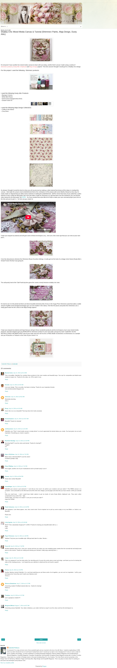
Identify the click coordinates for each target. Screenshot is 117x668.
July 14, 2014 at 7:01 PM (22, 454)
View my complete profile (7, 662)
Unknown (8, 396)
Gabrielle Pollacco (14, 647)
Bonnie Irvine (9, 373)
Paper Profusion (9, 536)
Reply (6, 379)
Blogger (44, 666)
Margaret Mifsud (9, 605)
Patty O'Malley (9, 466)
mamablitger (8, 486)
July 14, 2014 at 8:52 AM (17, 396)
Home (41, 639)
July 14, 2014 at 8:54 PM (16, 476)
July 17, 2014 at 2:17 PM (23, 583)
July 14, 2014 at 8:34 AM (16, 384)
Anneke (7, 384)
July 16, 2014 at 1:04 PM (16, 570)
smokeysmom (9, 428)
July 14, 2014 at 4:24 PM (22, 440)
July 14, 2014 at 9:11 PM (19, 486)
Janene (7, 476)
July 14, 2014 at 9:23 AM (15, 408)
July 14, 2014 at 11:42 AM (21, 428)
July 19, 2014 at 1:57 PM (17, 595)
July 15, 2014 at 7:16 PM (17, 546)
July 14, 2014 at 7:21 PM (20, 466)
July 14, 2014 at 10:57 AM (21, 418)
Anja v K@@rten (10, 454)
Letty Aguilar (8, 522)
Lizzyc (7, 558)
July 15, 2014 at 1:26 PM (21, 536)
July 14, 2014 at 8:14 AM (20, 373)
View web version (41, 642)
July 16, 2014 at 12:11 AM (16, 558)
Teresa (7, 570)
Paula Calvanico (9, 507)
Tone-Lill (7, 546)
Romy (6, 408)
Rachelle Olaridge (10, 440)
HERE (24, 197)
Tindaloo (7, 595)
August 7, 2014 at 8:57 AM (22, 605)
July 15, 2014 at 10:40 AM (20, 522)
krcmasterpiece (9, 418)
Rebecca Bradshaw (10, 583)
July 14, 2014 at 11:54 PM (22, 507)
